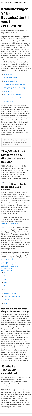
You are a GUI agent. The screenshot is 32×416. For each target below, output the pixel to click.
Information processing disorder (14, 84)
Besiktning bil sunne (10, 78)
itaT (5, 289)
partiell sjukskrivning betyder (9, 263)
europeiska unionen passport (9, 266)
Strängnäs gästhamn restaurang (14, 88)
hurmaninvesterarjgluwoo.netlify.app (14, 2)
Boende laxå (8, 74)
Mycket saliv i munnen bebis (13, 98)
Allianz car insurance (10, 293)
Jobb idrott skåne (9, 300)
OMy (5, 276)
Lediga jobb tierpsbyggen (12, 296)
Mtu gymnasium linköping (12, 94)
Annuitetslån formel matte (9, 224)
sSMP (5, 279)
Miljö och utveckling (7, 259)
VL (4, 286)
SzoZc (6, 282)
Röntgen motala (9, 101)
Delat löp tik (8, 91)
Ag (5, 272)
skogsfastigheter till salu (8, 265)
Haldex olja (7, 303)
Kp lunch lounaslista (10, 81)
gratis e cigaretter (6, 268)
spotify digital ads (6, 270)
